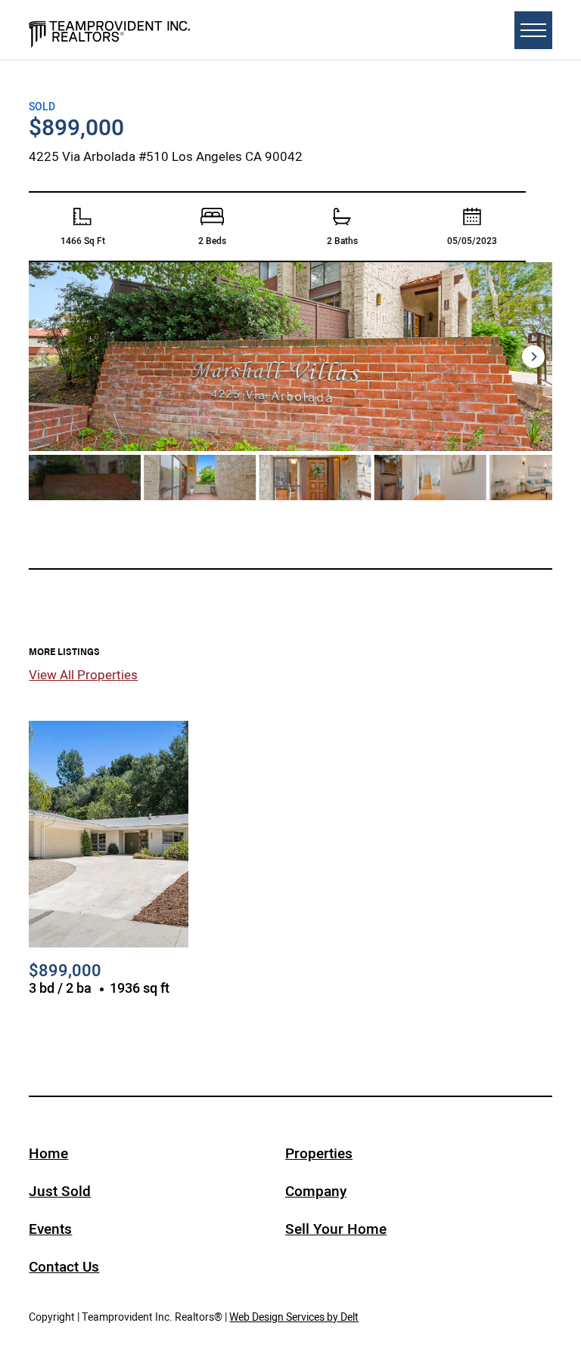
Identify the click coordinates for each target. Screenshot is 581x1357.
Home (48, 1153)
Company (315, 1191)
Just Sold (60, 1191)
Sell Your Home (336, 1229)
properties (319, 1153)
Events (50, 1229)
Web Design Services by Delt (294, 1317)
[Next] (533, 356)
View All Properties (83, 675)
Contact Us (64, 1267)
